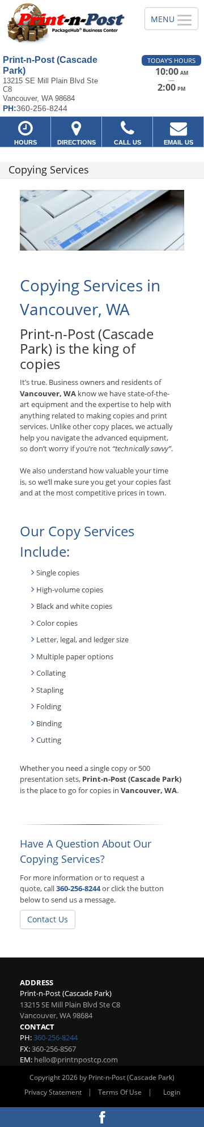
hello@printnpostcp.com (76, 1059)
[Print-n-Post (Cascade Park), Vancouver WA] (66, 23)
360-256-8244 (78, 888)
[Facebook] (102, 1117)
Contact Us (47, 919)
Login (171, 1092)
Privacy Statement (53, 1092)
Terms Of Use (120, 1092)
